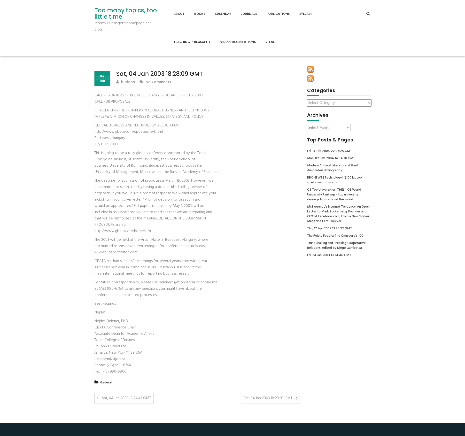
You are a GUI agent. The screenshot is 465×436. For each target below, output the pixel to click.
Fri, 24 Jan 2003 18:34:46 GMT (329, 255)
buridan (127, 82)
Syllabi (305, 14)
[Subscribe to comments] (310, 78)
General (106, 382)
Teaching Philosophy (191, 42)
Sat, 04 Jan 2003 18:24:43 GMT (126, 398)
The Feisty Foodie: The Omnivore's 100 (335, 236)
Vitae (270, 42)
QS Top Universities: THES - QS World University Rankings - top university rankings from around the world (334, 194)
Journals (249, 14)
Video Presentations (238, 42)
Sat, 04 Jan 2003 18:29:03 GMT (267, 398)
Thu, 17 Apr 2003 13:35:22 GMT (329, 228)
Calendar (223, 14)
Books (199, 14)
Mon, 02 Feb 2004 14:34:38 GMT (331, 158)
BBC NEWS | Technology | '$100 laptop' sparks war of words (335, 180)
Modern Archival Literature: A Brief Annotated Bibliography (332, 168)
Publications (278, 14)
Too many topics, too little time (125, 13)
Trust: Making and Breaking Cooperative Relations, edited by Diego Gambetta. (336, 245)
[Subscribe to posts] (310, 69)
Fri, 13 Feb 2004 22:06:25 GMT (329, 151)
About (179, 14)
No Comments (158, 82)
